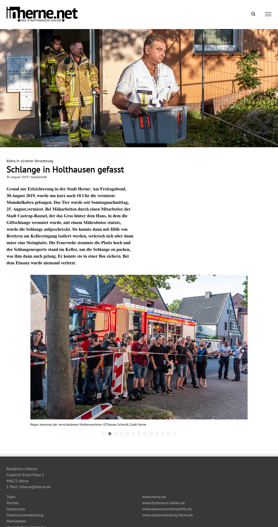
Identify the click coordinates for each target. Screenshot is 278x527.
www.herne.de (154, 496)
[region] (139, 355)
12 (168, 433)
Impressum (16, 508)
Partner (13, 502)
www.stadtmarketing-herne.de (167, 514)
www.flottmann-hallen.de (163, 502)
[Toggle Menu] (268, 14)
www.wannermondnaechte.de (167, 508)
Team (11, 496)
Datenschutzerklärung (25, 514)
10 (156, 433)
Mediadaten (16, 521)
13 (174, 433)
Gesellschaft (39, 177)
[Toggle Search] (253, 14)
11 (162, 433)
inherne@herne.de (35, 486)
